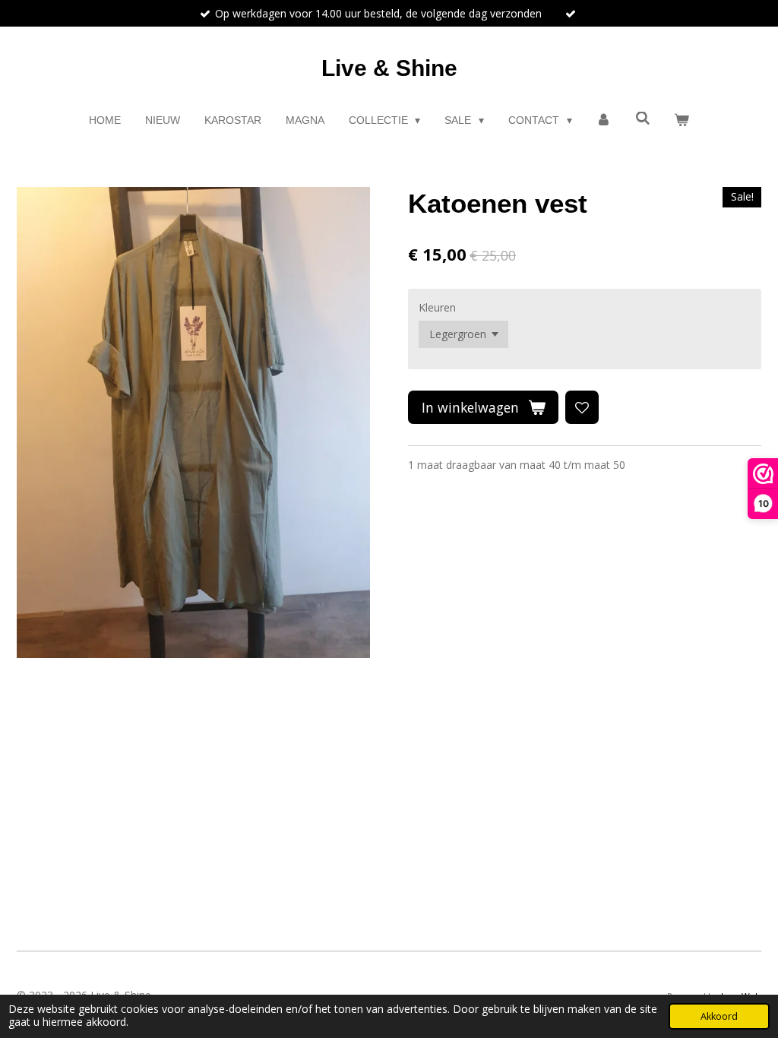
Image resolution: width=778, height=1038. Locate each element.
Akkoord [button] (719, 1016)
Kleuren (437, 307)
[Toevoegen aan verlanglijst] (582, 407)
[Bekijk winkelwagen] (682, 120)
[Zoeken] (643, 118)
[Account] (604, 120)
